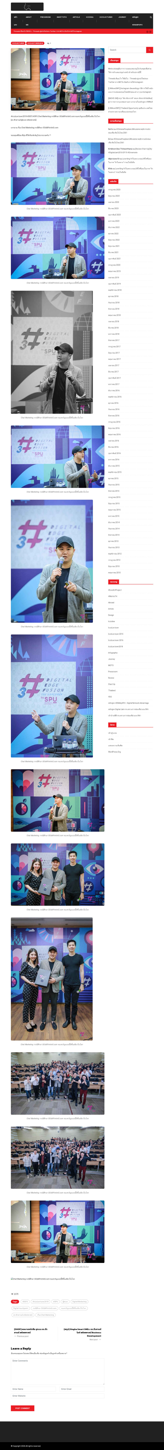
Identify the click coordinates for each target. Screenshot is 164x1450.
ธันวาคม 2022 (114, 227)
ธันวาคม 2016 (114, 391)
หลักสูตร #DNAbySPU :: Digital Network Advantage (128, 703)
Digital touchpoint (20, 1308)
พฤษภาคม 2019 (114, 271)
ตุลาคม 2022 (113, 234)
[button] (147, 31)
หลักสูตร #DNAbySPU (137, 21)
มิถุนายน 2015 (114, 504)
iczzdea (89, 17)
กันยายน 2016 (113, 409)
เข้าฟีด (111, 739)
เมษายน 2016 (113, 441)
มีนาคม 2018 (113, 328)
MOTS (111, 665)
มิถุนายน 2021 (114, 246)
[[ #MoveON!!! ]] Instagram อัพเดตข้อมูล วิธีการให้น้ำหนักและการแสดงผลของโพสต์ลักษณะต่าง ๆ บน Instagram (53, 31)
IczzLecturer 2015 (115, 634)
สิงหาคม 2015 (113, 491)
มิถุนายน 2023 (114, 196)
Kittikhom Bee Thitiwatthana (120, 149)
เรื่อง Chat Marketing (45, 1315)
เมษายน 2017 (113, 365)
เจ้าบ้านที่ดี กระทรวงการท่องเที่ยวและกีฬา (124, 716)
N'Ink (110, 169)
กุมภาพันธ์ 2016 (114, 453)
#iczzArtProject (115, 590)
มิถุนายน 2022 (114, 240)
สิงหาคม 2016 (113, 416)
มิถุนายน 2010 (114, 566)
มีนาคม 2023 (113, 208)
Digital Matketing (79, 1302)
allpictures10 (113, 159)
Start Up (111, 684)
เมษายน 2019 (113, 277)
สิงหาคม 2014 (113, 535)
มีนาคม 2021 (113, 252)
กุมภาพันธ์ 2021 (114, 259)
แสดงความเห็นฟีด (115, 746)
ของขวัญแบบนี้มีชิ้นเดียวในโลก (73, 1308)
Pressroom (45, 17)
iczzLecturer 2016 (115, 640)
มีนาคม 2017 (113, 372)
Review (111, 678)
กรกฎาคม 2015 (114, 497)
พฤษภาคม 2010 (114, 573)
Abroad (111, 603)
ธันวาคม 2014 (114, 522)
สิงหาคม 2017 (113, 340)
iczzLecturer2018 (35, 43)
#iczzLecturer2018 (40, 1302)
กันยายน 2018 (113, 303)
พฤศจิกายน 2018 (114, 290)
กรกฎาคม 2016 (114, 422)
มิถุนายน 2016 (114, 428)
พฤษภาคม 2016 (114, 434)
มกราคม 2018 (113, 334)
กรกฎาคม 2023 (114, 190)
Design (111, 615)
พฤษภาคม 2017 (114, 359)
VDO (110, 697)
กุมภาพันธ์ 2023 (114, 215)
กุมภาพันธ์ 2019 (114, 284)
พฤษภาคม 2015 (114, 510)
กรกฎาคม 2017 (114, 347)
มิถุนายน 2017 (114, 353)
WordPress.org (114, 752)
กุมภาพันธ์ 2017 (114, 378)
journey (122, 17)
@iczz (65, 1302)
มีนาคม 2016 (113, 447)
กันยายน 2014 (113, 529)
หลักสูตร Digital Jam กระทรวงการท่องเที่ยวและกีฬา (128, 709)
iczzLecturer (106, 17)
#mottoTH (62, 17)
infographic (113, 653)
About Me (29, 21)
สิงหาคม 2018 (113, 309)
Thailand (111, 690)
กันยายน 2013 (113, 547)
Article (76, 17)
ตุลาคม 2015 (113, 478)
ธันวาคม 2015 (114, 466)
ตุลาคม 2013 (113, 541)
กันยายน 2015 (113, 485)
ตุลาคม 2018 (113, 296)
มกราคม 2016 (113, 460)
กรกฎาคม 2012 (114, 560)
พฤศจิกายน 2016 (114, 397)
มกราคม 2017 (113, 384)
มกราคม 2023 (113, 221)
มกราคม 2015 (113, 516)
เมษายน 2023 (113, 202)
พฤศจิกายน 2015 (114, 472)
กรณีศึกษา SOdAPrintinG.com (45, 1308)
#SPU (55, 1302)
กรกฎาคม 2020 (114, 265)
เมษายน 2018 (113, 321)
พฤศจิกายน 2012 (114, 554)
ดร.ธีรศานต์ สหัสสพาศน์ (22, 1315)
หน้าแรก (15, 21)
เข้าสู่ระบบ (112, 733)
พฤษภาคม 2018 (114, 315)
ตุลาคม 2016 (113, 403)
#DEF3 (25, 1302)
